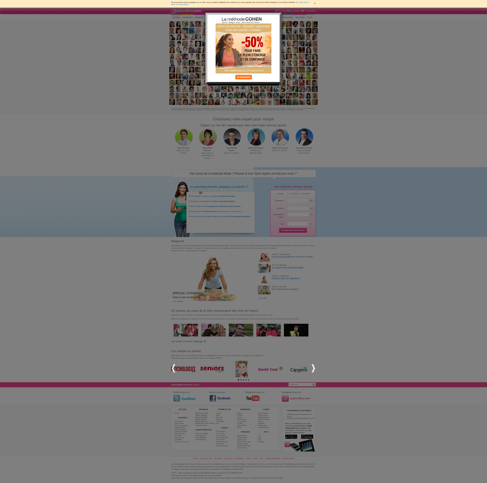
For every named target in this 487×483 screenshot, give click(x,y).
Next (313, 368)
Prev (174, 368)
